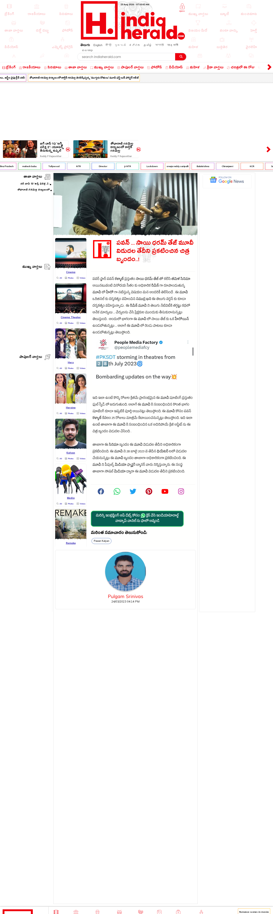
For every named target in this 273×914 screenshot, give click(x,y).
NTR (72, 166)
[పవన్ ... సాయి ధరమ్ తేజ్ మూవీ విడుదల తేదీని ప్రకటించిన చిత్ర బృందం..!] (125, 234)
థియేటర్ (162, 451)
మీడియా (120, 465)
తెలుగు (85, 46)
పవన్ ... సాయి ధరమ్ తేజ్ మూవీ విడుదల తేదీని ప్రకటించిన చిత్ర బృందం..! (155, 252)
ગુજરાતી (120, 45)
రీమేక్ (155, 286)
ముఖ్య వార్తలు (32, 267)
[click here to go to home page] (133, 38)
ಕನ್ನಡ (134, 45)
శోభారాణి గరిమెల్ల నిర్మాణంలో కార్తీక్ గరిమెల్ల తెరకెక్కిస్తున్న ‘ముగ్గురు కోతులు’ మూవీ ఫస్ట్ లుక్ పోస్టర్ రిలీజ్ (77, 78)
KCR (245, 166)
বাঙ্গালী (172, 45)
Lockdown (145, 166)
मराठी (159, 45)
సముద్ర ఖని (143, 299)
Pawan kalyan (101, 541)
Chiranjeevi (221, 166)
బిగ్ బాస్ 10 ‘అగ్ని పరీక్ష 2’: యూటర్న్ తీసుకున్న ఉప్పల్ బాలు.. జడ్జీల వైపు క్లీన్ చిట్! (52, 147)
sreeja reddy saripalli (171, 166)
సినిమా (185, 279)
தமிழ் (148, 45)
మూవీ (96, 292)
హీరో (109, 292)
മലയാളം (87, 50)
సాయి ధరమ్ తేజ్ (147, 279)
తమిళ (175, 279)
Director (96, 166)
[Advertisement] (136, 111)
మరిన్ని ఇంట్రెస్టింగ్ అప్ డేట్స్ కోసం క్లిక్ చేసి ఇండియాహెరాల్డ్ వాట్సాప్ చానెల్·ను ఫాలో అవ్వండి (137, 518)
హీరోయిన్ (182, 319)
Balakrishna (196, 166)
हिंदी (108, 45)
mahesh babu (23, 166)
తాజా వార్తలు (33, 177)
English (97, 45)
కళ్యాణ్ (119, 279)
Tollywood (47, 166)
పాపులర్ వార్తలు (30, 357)
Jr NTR (121, 166)
